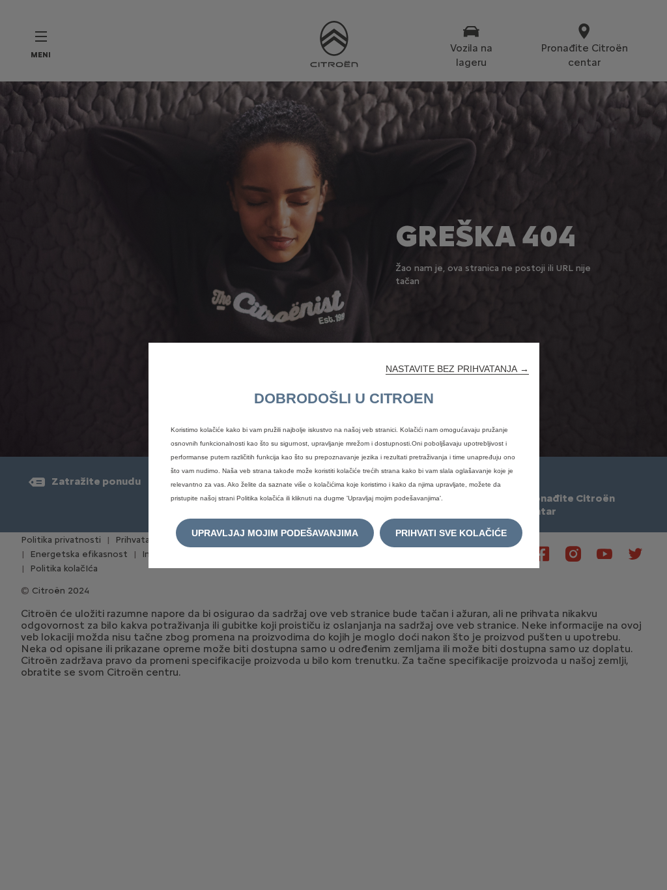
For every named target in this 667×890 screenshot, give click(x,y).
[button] (457, 369)
